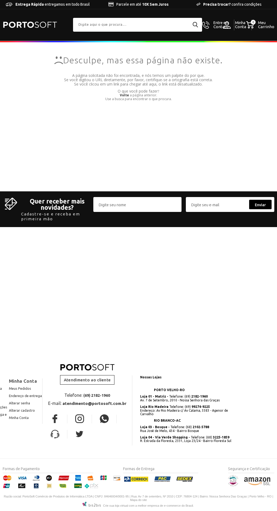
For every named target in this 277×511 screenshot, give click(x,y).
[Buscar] (195, 24)
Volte (124, 95)
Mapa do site (138, 500)
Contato (221, 25)
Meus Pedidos (20, 388)
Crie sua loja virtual (115, 505)
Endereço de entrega (25, 396)
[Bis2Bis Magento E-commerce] (233, 485)
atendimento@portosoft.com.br (94, 403)
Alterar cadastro (22, 410)
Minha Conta (19, 418)
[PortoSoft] (30, 25)
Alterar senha (19, 403)
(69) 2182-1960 (96, 395)
